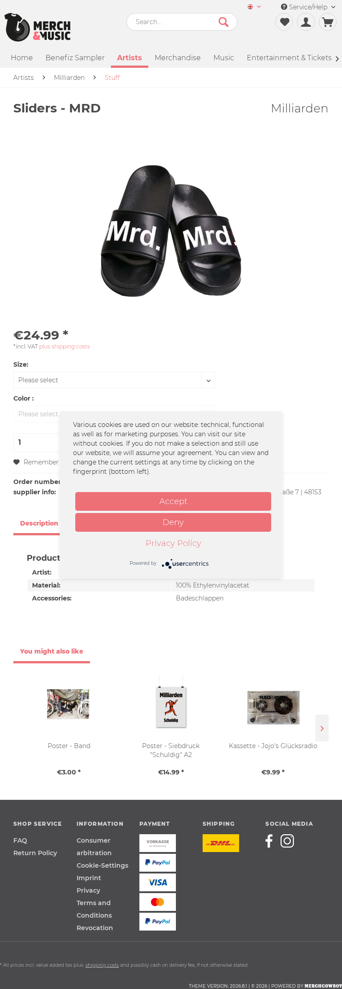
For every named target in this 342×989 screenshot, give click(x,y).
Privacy (88, 890)
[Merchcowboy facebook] (272, 841)
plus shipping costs (64, 346)
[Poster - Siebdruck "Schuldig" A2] (170, 706)
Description (39, 523)
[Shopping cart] (328, 22)
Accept (173, 501)
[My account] (306, 22)
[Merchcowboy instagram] (287, 841)
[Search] (223, 22)
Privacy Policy (173, 543)
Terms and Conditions (94, 909)
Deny (173, 522)
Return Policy (35, 853)
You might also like (51, 651)
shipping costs (102, 965)
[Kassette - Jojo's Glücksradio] (273, 706)
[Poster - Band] (68, 706)
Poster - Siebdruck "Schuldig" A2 (171, 750)
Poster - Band (69, 746)
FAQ (20, 840)
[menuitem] (254, 7)
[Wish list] (284, 22)
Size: (20, 364)
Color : (23, 398)
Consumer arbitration (94, 846)
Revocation (95, 928)
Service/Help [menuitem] (308, 7)
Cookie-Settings (102, 865)
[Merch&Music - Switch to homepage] (37, 27)
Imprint (89, 878)
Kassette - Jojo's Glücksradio (273, 746)
